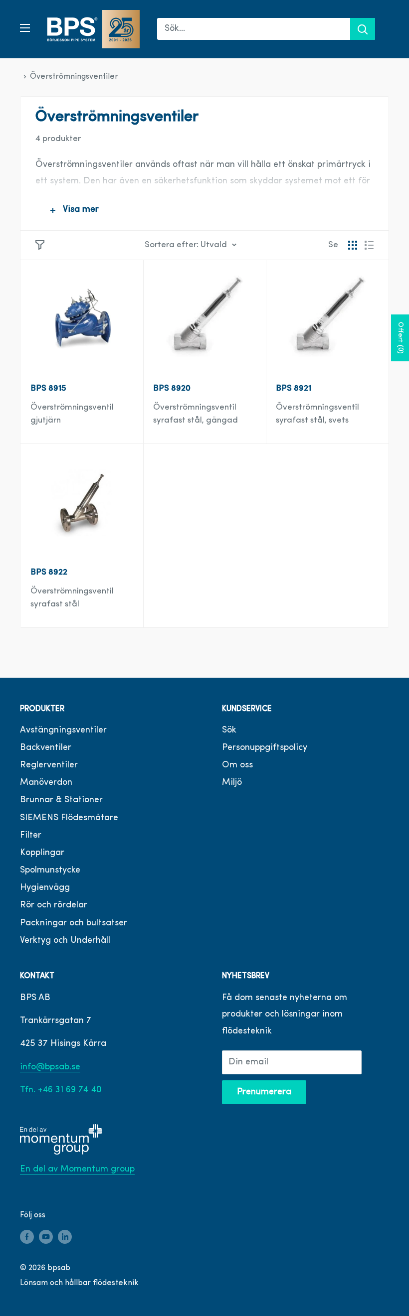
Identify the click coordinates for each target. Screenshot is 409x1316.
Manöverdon (46, 782)
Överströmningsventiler (74, 77)
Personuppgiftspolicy (264, 747)
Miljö (232, 782)
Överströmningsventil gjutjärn (72, 414)
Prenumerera (264, 1092)
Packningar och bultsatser (73, 923)
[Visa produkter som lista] (369, 245)
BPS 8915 (48, 388)
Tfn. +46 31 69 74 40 (61, 1090)
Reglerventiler (49, 765)
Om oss (237, 765)
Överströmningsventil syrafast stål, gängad (195, 414)
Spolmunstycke (50, 870)
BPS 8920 (172, 388)
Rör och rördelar (53, 905)
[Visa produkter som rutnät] (352, 245)
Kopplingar (42, 853)
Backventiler (45, 747)
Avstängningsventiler (63, 730)
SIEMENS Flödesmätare (69, 818)
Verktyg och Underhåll (65, 940)
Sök (229, 730)
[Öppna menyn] (25, 28)
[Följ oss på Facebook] (27, 1236)
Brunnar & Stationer (61, 800)
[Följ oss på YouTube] (46, 1236)
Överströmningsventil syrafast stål (72, 597)
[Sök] (362, 29)
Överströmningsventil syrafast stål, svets (317, 414)
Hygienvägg (45, 887)
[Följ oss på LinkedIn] (65, 1236)
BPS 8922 (48, 572)
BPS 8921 (293, 388)
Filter (30, 835)
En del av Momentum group (77, 1169)
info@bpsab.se (50, 1067)
